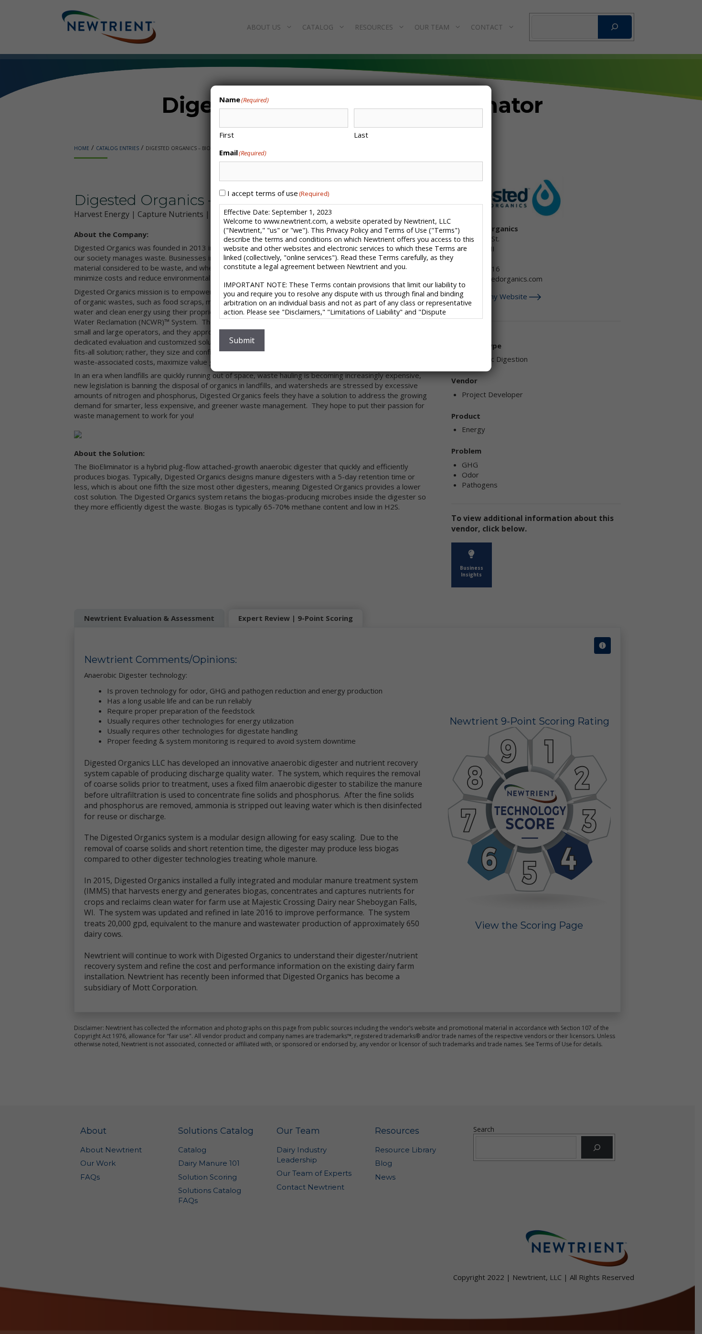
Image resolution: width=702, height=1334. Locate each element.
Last (361, 135)
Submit (242, 340)
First (226, 135)
